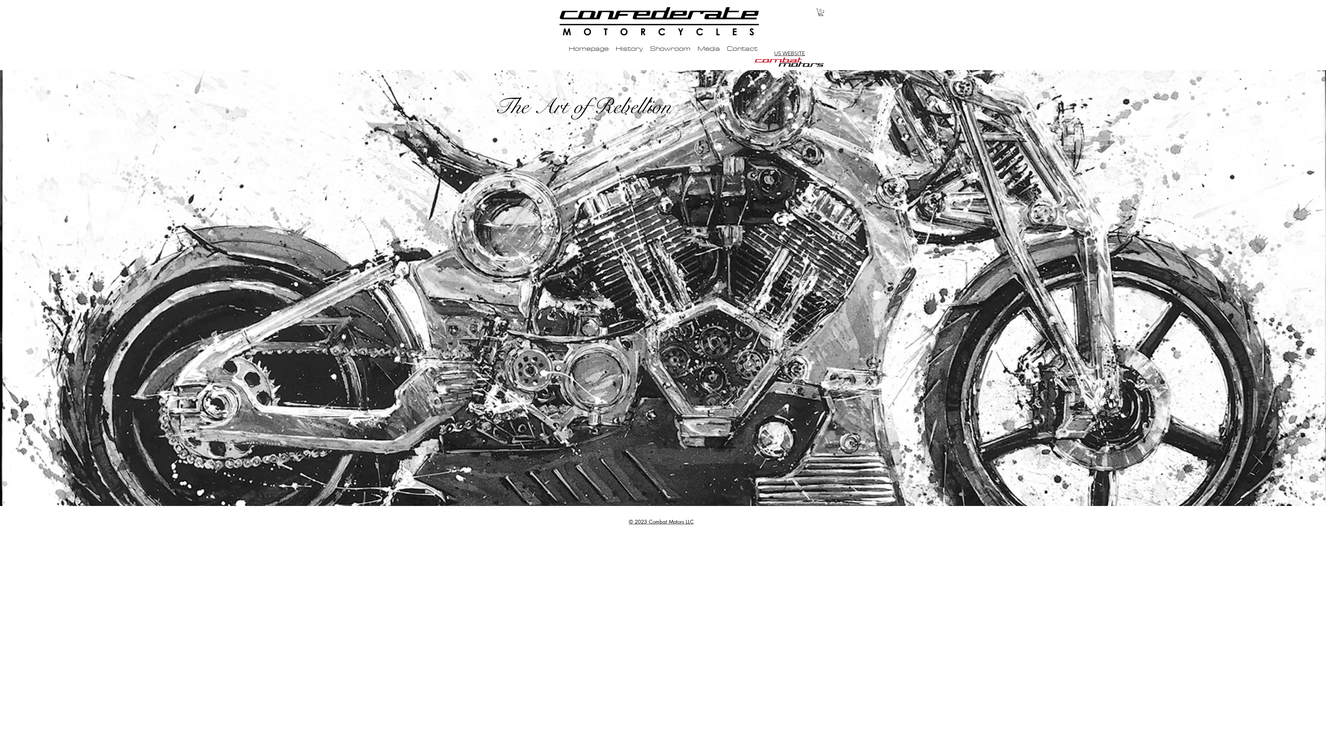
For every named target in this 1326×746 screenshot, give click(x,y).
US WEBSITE (789, 53)
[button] (820, 12)
